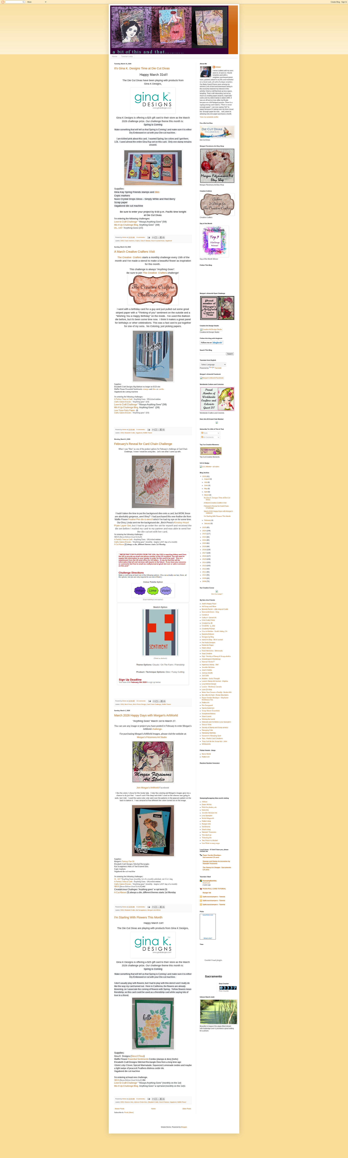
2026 (122, 241)
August (207, 479)
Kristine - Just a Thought (211, 678)
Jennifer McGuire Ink (209, 813)
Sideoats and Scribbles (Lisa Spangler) (216, 722)
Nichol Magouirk (208, 818)
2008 (204, 581)
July (206, 482)
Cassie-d (205, 615)
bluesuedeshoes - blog (210, 612)
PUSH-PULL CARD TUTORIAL (214, 889)
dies (157, 192)
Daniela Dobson (208, 634)
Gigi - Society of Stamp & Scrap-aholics (216, 656)
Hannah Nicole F (208, 662)
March (206, 495)
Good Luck (206, 883)
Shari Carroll (206, 716)
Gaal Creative (207, 653)
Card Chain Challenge (154, 704)
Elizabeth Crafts (130, 433)
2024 (204, 531)
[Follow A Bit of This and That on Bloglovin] (211, 344)
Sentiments (206, 827)
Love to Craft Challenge (125, 222)
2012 (204, 569)
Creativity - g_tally (208, 626)
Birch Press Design (139, 704)
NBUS (116, 537)
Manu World (206, 754)
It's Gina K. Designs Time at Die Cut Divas (142, 68)
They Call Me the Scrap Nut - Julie (214, 741)
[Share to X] (158, 237)
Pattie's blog (206, 821)
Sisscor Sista (206, 725)
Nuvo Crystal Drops (157, 241)
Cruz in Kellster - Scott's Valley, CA (214, 631)
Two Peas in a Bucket (210, 840)
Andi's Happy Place (209, 604)
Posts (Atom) (129, 1112)
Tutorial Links (127, 56)
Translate (218, 368)
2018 (204, 550)
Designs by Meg (208, 637)
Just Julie (205, 676)
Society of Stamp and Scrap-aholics (215, 727)
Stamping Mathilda (209, 733)
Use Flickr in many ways (211, 843)
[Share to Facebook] (161, 237)
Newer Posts (119, 1109)
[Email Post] (148, 237)
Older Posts (186, 1109)
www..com (208, 915)
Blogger (184, 1127)
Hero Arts (205, 810)
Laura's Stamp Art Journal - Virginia (215, 681)
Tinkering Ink (206, 838)
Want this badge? (216, 594)
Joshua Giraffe (207, 673)
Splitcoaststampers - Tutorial (214, 897)
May (206, 489)
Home (114, 56)
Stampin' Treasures (209, 832)
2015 (204, 559)
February (207, 520)
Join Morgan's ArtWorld (147, 788)
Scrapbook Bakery (208, 714)
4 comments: (140, 237)
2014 (204, 562)
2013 (204, 566)
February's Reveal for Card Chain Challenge (143, 444)
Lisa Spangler (207, 816)
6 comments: (140, 907)
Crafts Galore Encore (122, 402)
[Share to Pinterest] (163, 237)
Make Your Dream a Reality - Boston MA (217, 692)
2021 (204, 540)
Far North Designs (208, 642)
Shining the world (208, 719)
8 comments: (140, 1099)
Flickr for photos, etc (209, 807)
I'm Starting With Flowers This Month (138, 917)
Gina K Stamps (145, 241)
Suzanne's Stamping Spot (211, 736)
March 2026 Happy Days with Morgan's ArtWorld (146, 715)
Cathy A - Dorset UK (209, 618)
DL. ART (118, 228)
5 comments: (140, 429)
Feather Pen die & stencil (140, 519)
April (206, 492)
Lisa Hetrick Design (209, 684)
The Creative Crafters (129, 257)
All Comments (208, 437)
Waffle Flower (147, 433)
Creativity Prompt (208, 629)
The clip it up (206, 835)
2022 (204, 537)
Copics (137, 241)
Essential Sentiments (138, 1059)
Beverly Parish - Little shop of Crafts (215, 609)
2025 (204, 527)
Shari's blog (206, 829)
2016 (204, 556)
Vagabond (168, 241)
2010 (204, 575)
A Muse (204, 802)
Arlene (218, 67)
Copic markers (129, 241)
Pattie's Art (205, 757)
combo (161, 389)
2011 (204, 572)
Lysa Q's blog (207, 689)
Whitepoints (206, 744)
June (206, 485)
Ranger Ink (207, 893)
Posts (205, 433)
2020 (204, 543)
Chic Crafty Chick (208, 620)
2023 (204, 534)
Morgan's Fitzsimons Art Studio (152, 737)
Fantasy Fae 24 (128, 861)
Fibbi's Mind (206, 648)
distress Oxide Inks (140, 1102)
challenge (157, 729)
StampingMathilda (210, 881)
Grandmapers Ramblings (211, 659)
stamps (145, 192)
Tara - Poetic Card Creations (212, 738)
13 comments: (141, 701)
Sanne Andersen (208, 708)
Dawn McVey (207, 804)
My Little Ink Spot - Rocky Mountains (215, 695)
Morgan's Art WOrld (153, 910)
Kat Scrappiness (141, 910)
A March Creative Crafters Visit (134, 251)
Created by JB (207, 623)
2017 (204, 553)
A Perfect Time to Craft (123, 399)
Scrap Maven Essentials (211, 711)
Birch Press (128, 704)
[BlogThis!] (155, 237)
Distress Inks (129, 1102)
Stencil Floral (137, 1056)
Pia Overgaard (207, 705)
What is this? (208, 938)
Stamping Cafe (207, 730)
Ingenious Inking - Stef (210, 665)
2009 (204, 578)
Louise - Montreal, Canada (212, 687)
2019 (204, 547)
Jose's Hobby (207, 670)
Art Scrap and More (209, 607)
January (207, 523)
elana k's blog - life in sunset (212, 640)
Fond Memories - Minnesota (212, 651)
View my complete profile (209, 117)
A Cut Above (119, 544)
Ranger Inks (206, 824)
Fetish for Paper (208, 645)
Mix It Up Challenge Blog (126, 225)
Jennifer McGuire (208, 667)
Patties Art (205, 702)
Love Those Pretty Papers (124, 410)
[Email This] (153, 237)
